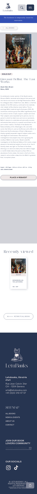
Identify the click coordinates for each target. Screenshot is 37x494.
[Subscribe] (30, 448)
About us (10, 421)
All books (10, 28)
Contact (10, 425)
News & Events (13, 417)
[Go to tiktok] (16, 468)
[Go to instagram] (8, 468)
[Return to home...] (8, 11)
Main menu (30, 7)
